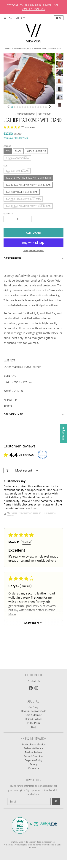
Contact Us (34, 681)
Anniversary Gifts (22, 48)
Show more (31, 623)
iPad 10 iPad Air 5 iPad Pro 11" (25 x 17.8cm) (28, 206)
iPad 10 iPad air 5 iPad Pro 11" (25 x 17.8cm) (28, 184)
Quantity (8, 214)
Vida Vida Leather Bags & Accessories (37, 841)
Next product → (46, 114)
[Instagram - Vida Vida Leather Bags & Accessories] (36, 688)
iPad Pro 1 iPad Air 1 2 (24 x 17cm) (23, 199)
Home (8, 48)
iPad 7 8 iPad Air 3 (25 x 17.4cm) (21, 192)
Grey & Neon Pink (36, 151)
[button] (12, 127)
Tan (7, 151)
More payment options (33, 250)
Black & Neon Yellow (17, 158)
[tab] (12, 107)
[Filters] (7, 470)
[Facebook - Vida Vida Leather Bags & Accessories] (31, 688)
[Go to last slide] (8, 106)
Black (18, 151)
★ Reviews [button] (64, 433)
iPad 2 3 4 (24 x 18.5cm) (17, 170)
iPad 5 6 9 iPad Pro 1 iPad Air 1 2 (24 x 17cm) (28, 177)
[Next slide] (49, 106)
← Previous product (25, 114)
